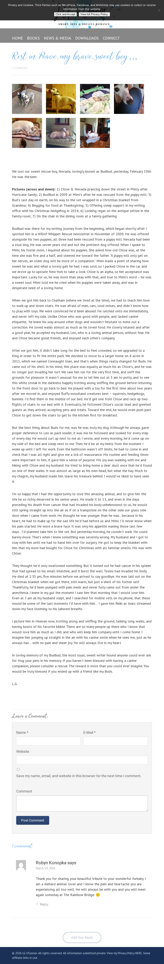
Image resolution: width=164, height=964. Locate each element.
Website (22, 751)
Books (33, 38)
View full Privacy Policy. (94, 14)
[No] (159, 10)
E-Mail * (89, 732)
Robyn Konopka (51, 862)
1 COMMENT (20, 68)
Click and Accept (65, 14)
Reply (44, 904)
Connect (111, 38)
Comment (24, 791)
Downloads (87, 38)
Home (17, 38)
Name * (22, 732)
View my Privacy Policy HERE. (124, 953)
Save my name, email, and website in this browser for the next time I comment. (78, 776)
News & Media (57, 38)
